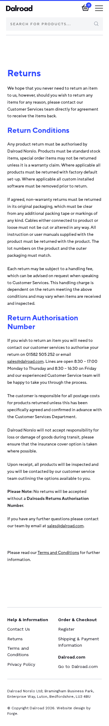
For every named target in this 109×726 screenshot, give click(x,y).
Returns (15, 638)
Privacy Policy (21, 664)
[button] (99, 9)
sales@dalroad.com (25, 361)
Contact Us (18, 629)
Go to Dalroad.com (78, 666)
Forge (12, 713)
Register (66, 629)
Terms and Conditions (58, 553)
